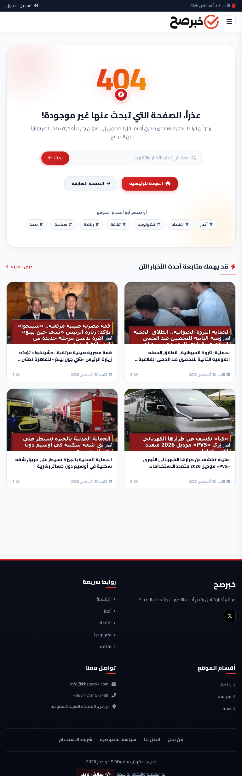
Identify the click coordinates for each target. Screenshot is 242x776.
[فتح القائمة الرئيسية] (229, 21)
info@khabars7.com (89, 684)
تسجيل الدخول (19, 5)
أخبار (108, 611)
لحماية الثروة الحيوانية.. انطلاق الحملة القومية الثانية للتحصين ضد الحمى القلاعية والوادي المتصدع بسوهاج (184, 359)
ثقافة (106, 647)
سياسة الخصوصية (118, 739)
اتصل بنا (152, 739)
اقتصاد (105, 623)
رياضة (225, 685)
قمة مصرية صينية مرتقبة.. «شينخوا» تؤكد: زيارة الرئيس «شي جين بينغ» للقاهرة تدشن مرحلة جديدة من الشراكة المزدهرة (65, 359)
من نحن (175, 739)
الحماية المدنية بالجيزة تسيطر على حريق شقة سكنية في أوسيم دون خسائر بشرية (63, 462)
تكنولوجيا (103, 635)
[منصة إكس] (230, 616)
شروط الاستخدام (75, 739)
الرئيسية (104, 599)
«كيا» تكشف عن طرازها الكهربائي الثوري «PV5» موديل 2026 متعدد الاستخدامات (186, 462)
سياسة (224, 697)
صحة (226, 709)
